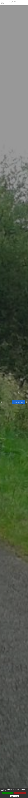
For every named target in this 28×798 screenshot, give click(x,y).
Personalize (14, 796)
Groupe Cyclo (18, 402)
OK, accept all (8, 793)
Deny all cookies (20, 793)
